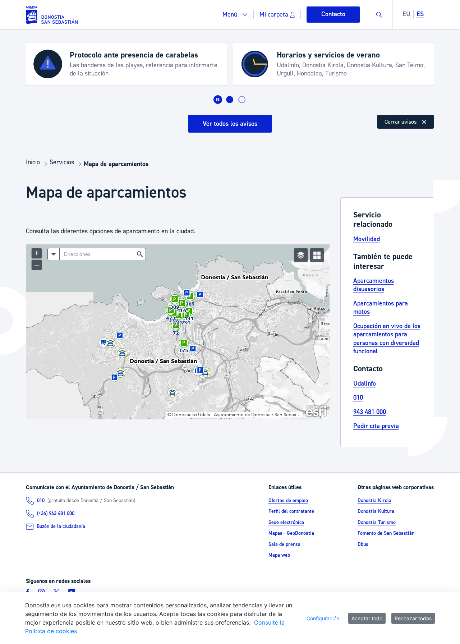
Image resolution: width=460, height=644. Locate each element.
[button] (235, 14)
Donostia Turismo (377, 522)
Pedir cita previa (376, 426)
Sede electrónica (286, 522)
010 (358, 398)
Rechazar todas (413, 618)
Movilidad (366, 239)
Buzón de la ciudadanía (61, 526)
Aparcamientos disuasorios (373, 285)
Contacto (333, 14)
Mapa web (279, 555)
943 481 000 (369, 412)
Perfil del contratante (291, 511)
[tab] (229, 99)
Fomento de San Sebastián (386, 533)
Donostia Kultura (376, 511)
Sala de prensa (284, 544)
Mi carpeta (273, 14)
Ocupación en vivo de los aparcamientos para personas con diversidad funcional (386, 338)
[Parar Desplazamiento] (217, 99)
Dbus (363, 544)
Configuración (323, 618)
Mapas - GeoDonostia (291, 533)
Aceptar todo (366, 618)
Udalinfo (364, 384)
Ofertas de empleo (288, 500)
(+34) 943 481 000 (55, 513)
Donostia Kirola (374, 500)
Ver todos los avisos (230, 124)
